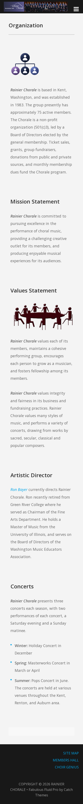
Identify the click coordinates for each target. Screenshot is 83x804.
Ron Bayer (18, 489)
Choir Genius (67, 767)
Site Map (71, 753)
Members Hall (66, 760)
